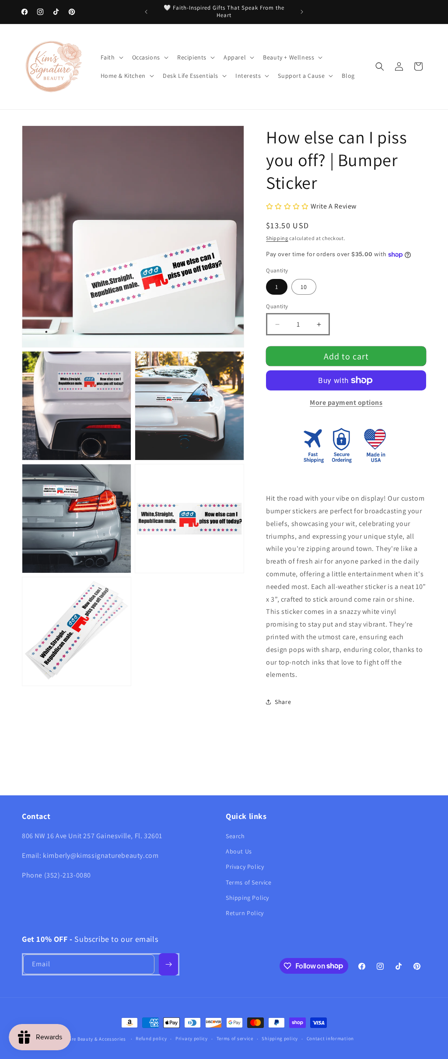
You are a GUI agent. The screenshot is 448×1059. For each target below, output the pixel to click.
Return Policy (245, 913)
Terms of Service (249, 882)
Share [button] (283, 702)
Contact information (330, 1038)
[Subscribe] (168, 964)
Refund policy (151, 1038)
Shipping (277, 238)
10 (304, 287)
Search (235, 836)
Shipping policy (280, 1038)
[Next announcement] (302, 11)
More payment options (346, 402)
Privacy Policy (245, 867)
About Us (239, 851)
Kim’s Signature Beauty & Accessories (83, 1039)
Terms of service (235, 1038)
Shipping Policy (247, 898)
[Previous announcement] (146, 11)
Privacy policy (191, 1038)
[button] (111, 57)
